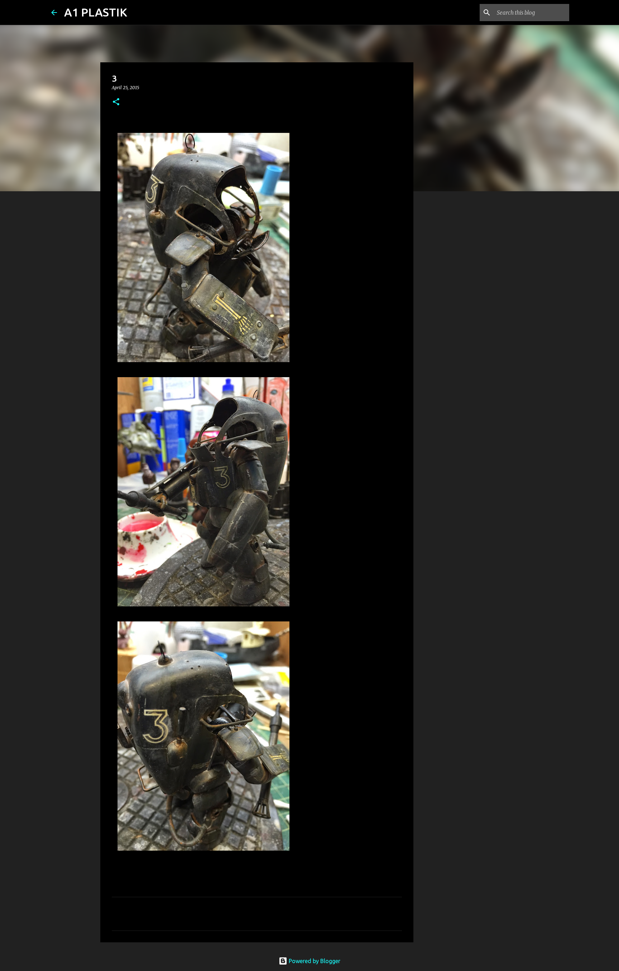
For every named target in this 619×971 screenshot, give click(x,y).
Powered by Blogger (313, 961)
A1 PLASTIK (95, 12)
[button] (116, 102)
